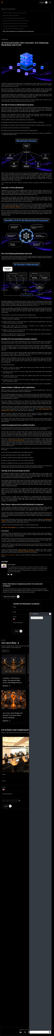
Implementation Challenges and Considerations (15, 23)
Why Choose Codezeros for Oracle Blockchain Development (18, 31)
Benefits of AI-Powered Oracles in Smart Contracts (16, 20)
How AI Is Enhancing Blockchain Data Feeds (14, 18)
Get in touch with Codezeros (8, 527)
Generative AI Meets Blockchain (11, 15)
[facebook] (28, 1032)
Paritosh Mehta (11, 564)
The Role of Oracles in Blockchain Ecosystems (15, 12)
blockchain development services (26, 550)
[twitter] (25, 1032)
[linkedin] (20, 1032)
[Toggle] (50, 2)
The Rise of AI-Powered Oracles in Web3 (13, 28)
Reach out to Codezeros (7, 555)
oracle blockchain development (16, 440)
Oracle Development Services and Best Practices (15, 26)
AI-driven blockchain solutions (12, 206)
